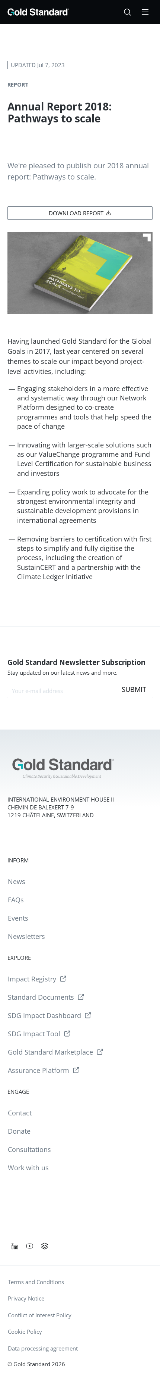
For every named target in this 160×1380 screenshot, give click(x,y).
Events (18, 918)
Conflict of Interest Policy (39, 1315)
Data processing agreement (43, 1348)
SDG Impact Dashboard (44, 1015)
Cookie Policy (25, 1331)
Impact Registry (32, 978)
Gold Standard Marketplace (50, 1052)
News (16, 881)
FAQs (16, 899)
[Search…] (127, 11)
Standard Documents (41, 997)
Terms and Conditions (36, 1282)
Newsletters (26, 936)
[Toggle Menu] (145, 11)
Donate (19, 1131)
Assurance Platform (38, 1070)
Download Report (76, 213)
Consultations (29, 1149)
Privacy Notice (26, 1298)
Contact (20, 1112)
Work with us (28, 1167)
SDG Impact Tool (34, 1033)
